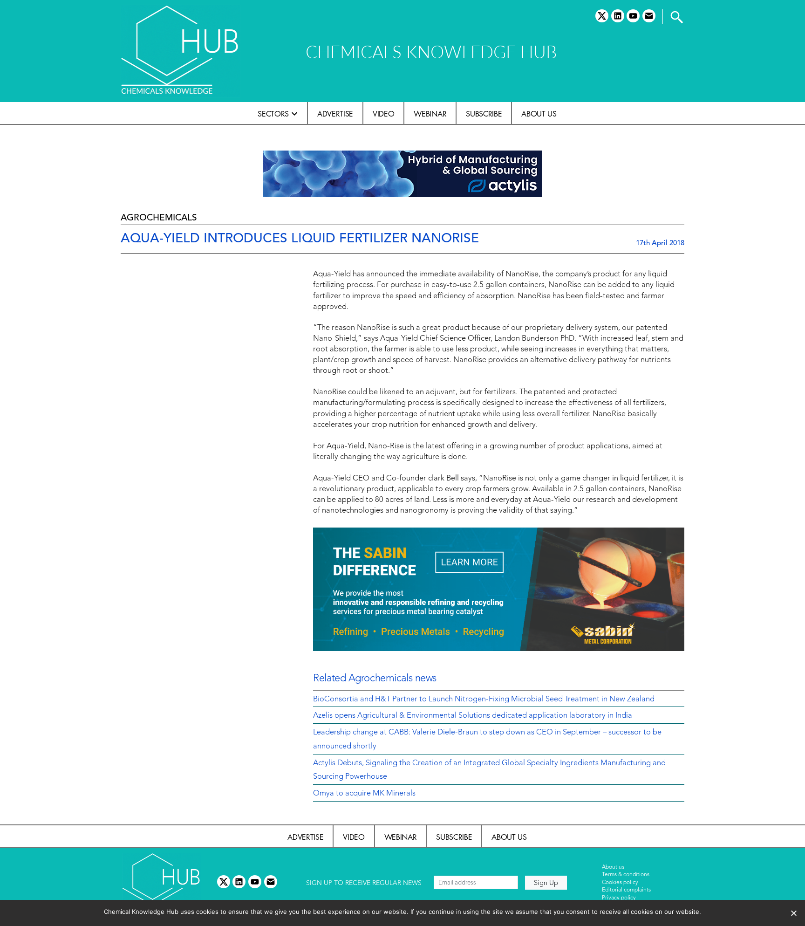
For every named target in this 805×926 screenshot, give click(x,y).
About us (538, 113)
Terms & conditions (625, 875)
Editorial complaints (626, 890)
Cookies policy (620, 882)
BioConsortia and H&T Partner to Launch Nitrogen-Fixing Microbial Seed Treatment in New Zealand (484, 699)
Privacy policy (619, 898)
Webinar (430, 113)
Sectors (273, 113)
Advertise (335, 113)
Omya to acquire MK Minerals (364, 793)
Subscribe (484, 113)
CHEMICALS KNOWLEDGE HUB (431, 51)
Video (383, 113)
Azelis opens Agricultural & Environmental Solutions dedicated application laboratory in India (472, 716)
